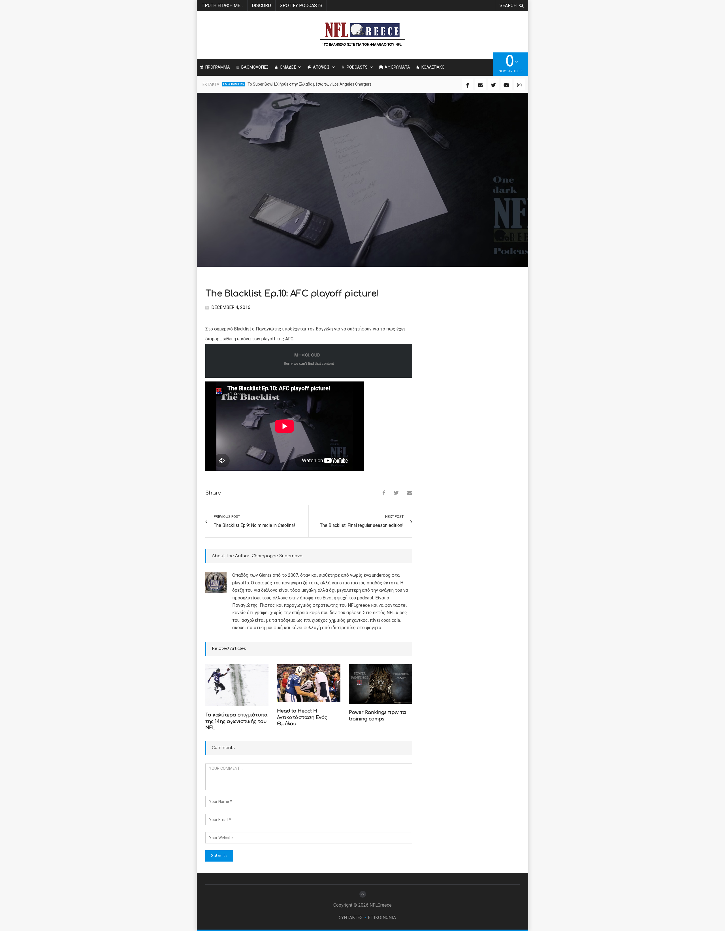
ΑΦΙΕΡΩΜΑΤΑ (397, 67)
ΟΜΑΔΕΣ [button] (288, 67)
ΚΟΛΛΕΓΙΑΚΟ (433, 67)
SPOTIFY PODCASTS (301, 5)
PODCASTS (357, 67)
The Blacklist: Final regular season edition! (362, 525)
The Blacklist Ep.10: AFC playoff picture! (291, 293)
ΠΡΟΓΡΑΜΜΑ (217, 67)
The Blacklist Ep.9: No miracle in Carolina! (254, 525)
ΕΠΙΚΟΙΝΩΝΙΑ (382, 917)
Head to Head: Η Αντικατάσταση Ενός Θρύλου (302, 717)
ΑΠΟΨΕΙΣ (321, 67)
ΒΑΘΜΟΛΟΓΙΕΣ (254, 67)
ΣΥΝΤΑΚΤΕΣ (350, 917)
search (508, 5)
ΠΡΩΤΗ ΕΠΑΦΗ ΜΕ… (222, 5)
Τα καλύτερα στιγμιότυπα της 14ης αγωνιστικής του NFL (236, 721)
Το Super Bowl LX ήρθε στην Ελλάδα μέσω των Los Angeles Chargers (310, 84)
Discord (261, 5)
